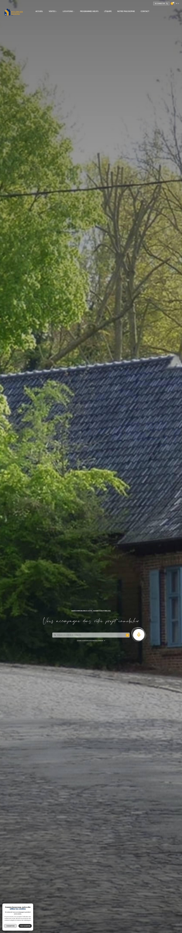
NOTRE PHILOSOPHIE (126, 11)
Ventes (52, 11)
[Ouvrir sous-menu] (57, 11)
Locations (68, 11)
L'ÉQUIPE (108, 11)
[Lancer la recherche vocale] (138, 634)
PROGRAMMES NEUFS (89, 11)
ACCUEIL (39, 11)
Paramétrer (10, 926)
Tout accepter (25, 926)
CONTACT (145, 11)
